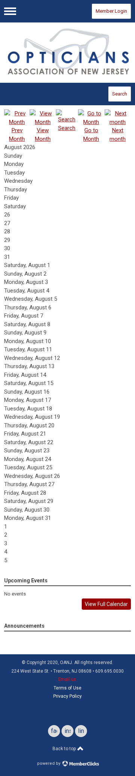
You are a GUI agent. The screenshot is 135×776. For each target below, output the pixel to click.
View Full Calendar (106, 604)
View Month (43, 134)
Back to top (64, 748)
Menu (10, 11)
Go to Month (91, 134)
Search (119, 94)
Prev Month (17, 134)
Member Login (111, 11)
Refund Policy (67, 704)
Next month (118, 134)
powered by (49, 763)
